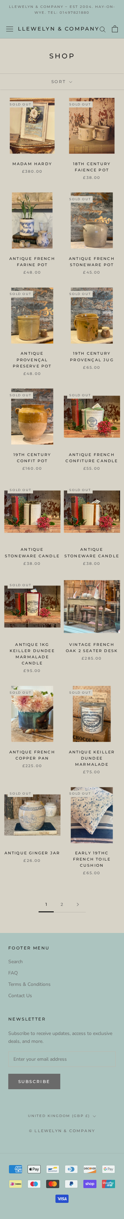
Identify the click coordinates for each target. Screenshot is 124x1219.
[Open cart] (115, 28)
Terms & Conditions (29, 984)
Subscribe (34, 1081)
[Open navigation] (9, 29)
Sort (59, 81)
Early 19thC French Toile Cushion (92, 859)
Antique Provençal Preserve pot (32, 359)
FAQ (13, 973)
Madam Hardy (32, 163)
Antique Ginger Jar (32, 853)
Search (15, 961)
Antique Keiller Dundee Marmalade (92, 758)
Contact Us (20, 995)
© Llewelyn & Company (62, 1130)
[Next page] (78, 904)
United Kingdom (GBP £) (59, 1116)
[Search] (103, 29)
